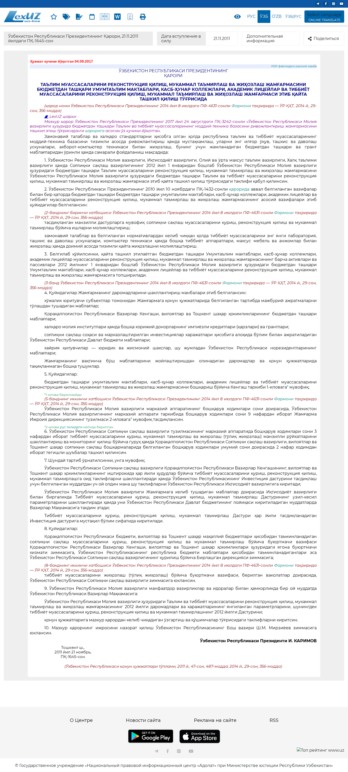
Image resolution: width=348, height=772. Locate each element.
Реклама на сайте (215, 720)
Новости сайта (143, 720)
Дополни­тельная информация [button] (265, 38)
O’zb (277, 16)
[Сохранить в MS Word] (117, 16)
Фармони (242, 106)
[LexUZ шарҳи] (79, 16)
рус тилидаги (71, 427)
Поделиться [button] (326, 38)
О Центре (81, 720)
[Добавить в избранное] (53, 16)
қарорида (239, 189)
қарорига (95, 130)
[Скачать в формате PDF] (130, 16)
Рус (251, 16)
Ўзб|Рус (293, 16)
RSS (274, 720)
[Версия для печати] (143, 16)
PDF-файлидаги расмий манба (294, 66)
